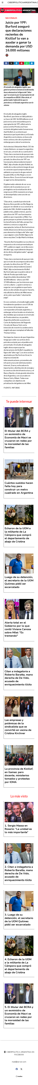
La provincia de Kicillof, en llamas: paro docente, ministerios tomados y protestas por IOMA (19, 775)
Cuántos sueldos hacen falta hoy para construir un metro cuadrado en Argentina (19, 488)
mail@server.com (19, 1062)
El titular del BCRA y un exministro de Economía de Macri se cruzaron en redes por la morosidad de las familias (18, 439)
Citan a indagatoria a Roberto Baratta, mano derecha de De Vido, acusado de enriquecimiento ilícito (19, 678)
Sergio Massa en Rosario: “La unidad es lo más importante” (18, 829)
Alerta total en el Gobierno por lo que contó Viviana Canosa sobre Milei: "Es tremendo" (18, 629)
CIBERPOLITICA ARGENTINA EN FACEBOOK (20, 1053)
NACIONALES (11, 18)
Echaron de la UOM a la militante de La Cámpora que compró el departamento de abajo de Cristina (18, 535)
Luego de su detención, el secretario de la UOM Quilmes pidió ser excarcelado (19, 582)
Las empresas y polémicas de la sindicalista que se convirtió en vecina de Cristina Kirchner (18, 726)
